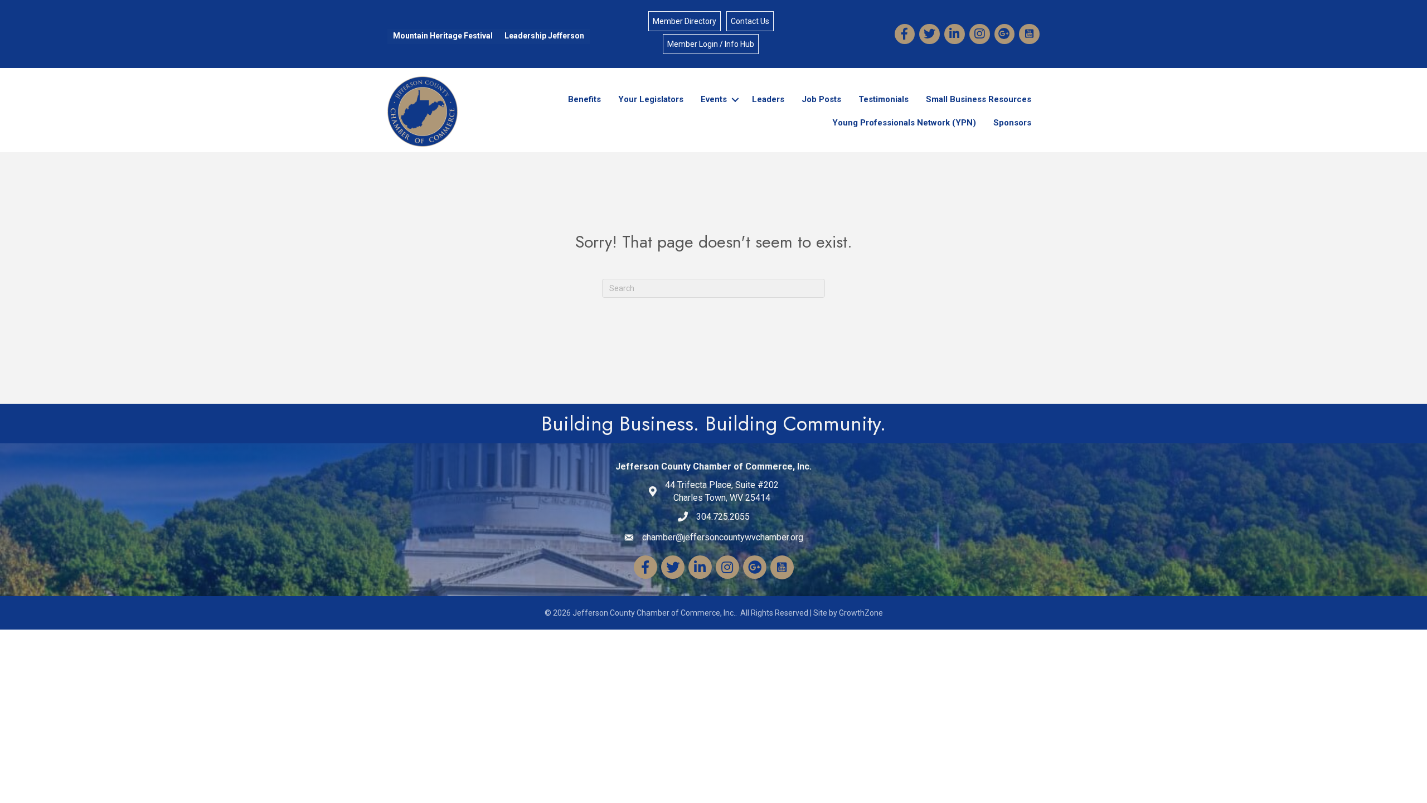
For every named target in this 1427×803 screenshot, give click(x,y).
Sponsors (1012, 123)
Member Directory (684, 21)
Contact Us (750, 21)
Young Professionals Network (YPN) (904, 123)
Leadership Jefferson (544, 35)
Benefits (584, 99)
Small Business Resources (978, 99)
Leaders (768, 99)
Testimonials (883, 99)
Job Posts (821, 99)
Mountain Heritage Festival (443, 35)
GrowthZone (861, 612)
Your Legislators (650, 99)
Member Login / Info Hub (710, 44)
